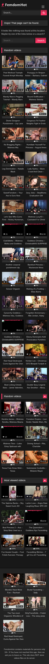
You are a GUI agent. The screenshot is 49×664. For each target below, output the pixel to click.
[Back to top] (41, 656)
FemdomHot (15, 4)
